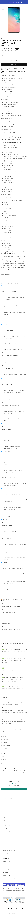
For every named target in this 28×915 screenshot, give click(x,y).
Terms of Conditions (7, 831)
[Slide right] (16, 35)
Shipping (7, 50)
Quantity (2, 52)
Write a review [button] (14, 789)
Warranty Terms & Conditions (9, 841)
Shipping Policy (6, 834)
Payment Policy (6, 853)
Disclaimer (5, 847)
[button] (2, 2)
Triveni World (11, 913)
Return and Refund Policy (8, 837)
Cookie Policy (6, 844)
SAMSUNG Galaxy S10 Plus (10, 68)
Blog (4, 817)
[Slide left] (11, 35)
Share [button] (3, 775)
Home (4, 801)
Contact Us (5, 814)
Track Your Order (6, 811)
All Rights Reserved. (17, 913)
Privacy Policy (6, 828)
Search (4, 804)
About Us (5, 807)
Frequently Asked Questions (9, 820)
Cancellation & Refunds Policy (9, 850)
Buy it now (14, 64)
